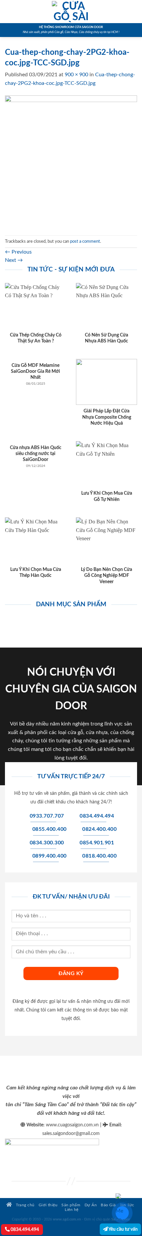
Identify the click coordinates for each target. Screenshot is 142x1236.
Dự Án (91, 1205)
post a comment (85, 241)
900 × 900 (76, 74)
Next (14, 260)
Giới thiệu (48, 1205)
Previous (18, 252)
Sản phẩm (70, 1205)
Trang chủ (25, 1205)
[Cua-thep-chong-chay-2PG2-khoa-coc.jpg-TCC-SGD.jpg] (71, 161)
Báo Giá (108, 1205)
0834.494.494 (24, 1229)
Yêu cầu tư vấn (123, 1229)
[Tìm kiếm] (134, 11)
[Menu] (9, 11)
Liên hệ (72, 1210)
